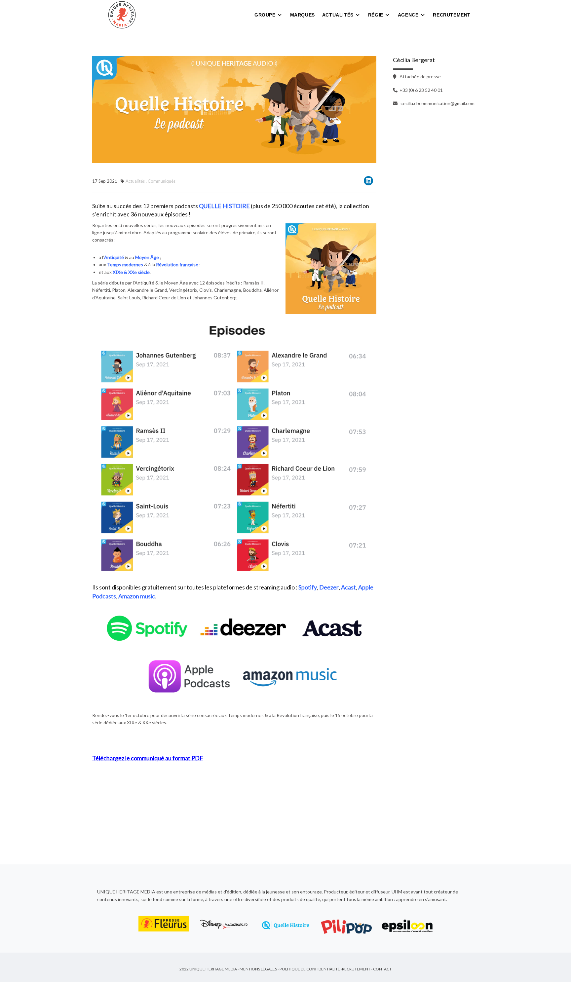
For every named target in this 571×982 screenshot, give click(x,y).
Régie (375, 15)
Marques (302, 15)
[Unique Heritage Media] (122, 15)
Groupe (265, 15)
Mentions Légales (258, 968)
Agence (408, 15)
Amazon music (136, 596)
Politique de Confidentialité (310, 968)
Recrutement (452, 15)
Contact (382, 968)
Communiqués (161, 181)
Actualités (338, 15)
